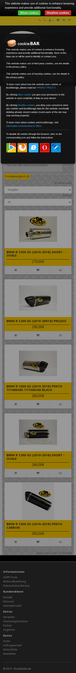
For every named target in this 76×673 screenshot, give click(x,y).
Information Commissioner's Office (23, 126)
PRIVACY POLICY (46, 87)
